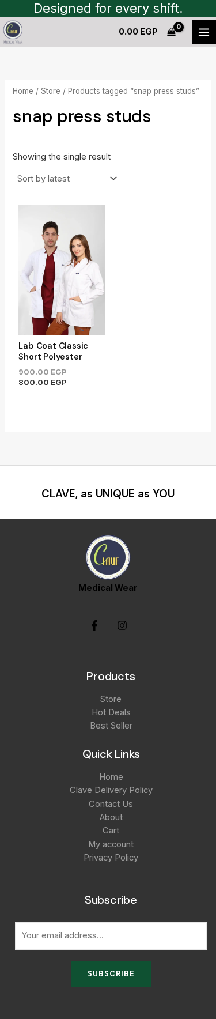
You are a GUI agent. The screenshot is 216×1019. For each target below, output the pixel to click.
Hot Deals (111, 712)
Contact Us (111, 804)
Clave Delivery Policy (111, 790)
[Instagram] (122, 625)
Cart (111, 830)
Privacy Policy (111, 857)
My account (111, 844)
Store (50, 91)
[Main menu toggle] (204, 32)
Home (23, 91)
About (111, 817)
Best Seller (111, 725)
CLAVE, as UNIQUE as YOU (108, 493)
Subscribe (111, 974)
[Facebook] (94, 625)
